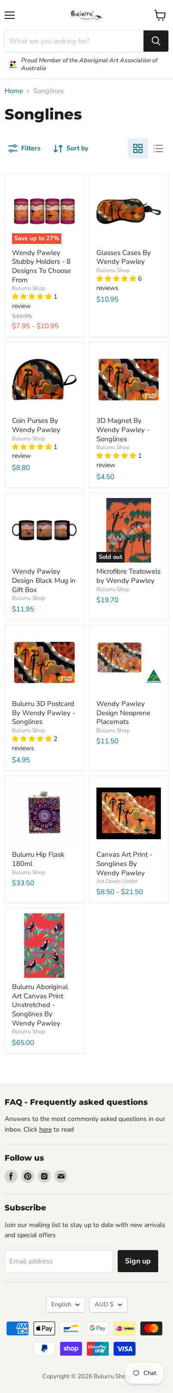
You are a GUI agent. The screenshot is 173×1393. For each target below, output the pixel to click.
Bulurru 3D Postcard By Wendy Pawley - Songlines (43, 712)
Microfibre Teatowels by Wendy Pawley (128, 576)
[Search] (155, 41)
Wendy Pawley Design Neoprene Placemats (123, 712)
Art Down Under (116, 881)
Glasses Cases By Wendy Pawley (123, 257)
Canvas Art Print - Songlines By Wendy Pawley (124, 863)
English (61, 1304)
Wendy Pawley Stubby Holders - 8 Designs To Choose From (41, 266)
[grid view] (138, 148)
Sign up (138, 1261)
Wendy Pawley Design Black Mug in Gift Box (44, 580)
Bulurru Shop (28, 288)
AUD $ (104, 1304)
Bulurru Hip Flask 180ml (38, 859)
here (45, 1129)
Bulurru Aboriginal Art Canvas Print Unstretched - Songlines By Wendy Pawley (40, 1005)
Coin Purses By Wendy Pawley (36, 425)
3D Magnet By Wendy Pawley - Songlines (122, 429)
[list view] (158, 148)
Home (14, 91)
